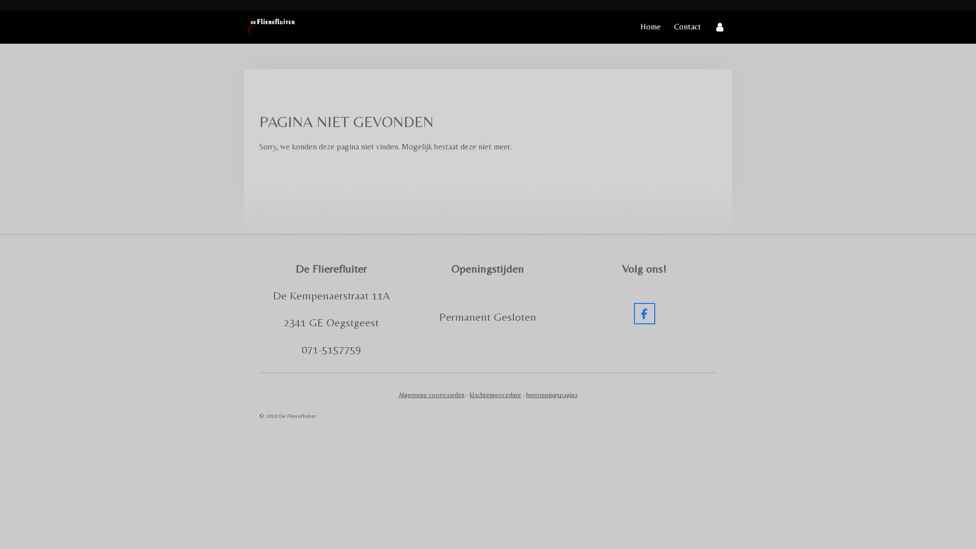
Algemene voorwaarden (432, 395)
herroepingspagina (551, 395)
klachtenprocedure (495, 395)
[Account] (720, 27)
